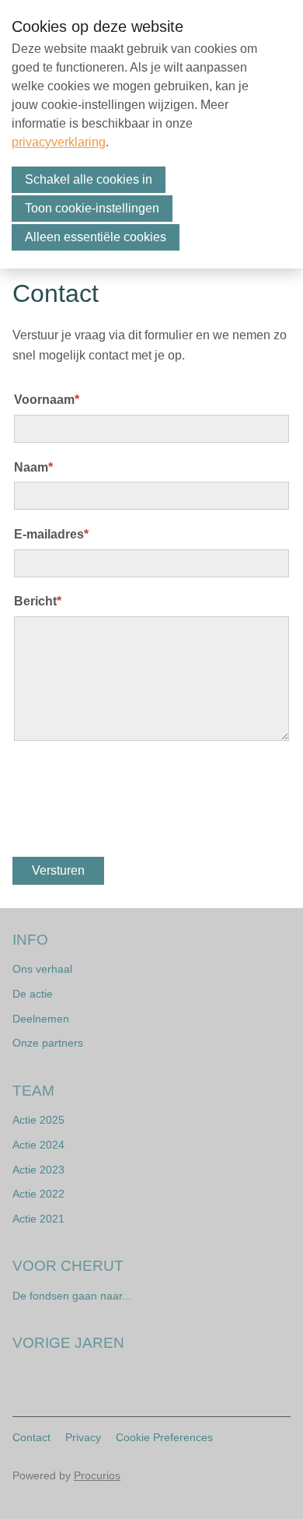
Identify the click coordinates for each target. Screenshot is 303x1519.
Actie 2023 (38, 1169)
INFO (30, 939)
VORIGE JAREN (68, 1343)
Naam (33, 467)
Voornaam (46, 399)
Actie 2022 (38, 1193)
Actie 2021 (38, 1218)
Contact (31, 1437)
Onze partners (47, 1043)
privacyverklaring (59, 142)
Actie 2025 (38, 1120)
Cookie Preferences (164, 1437)
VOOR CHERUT (68, 1266)
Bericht (37, 601)
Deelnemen (40, 1018)
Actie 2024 (38, 1144)
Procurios (97, 1475)
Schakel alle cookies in (88, 179)
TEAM (33, 1090)
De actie (32, 994)
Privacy (83, 1437)
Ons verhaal (42, 969)
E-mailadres (51, 534)
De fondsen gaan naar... (71, 1295)
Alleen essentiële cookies (95, 237)
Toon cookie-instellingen (92, 208)
